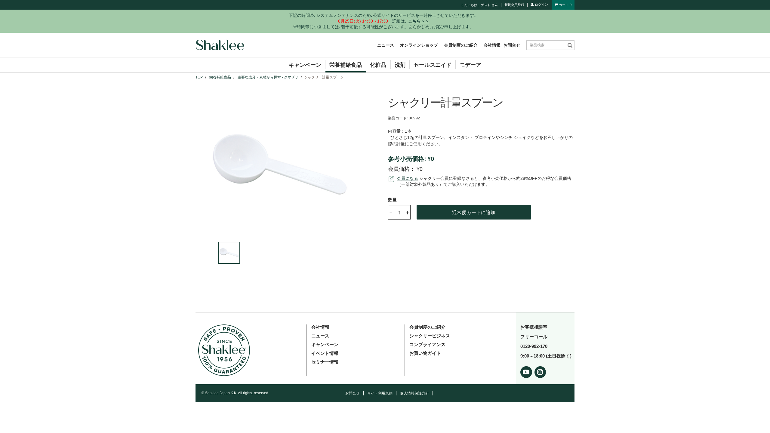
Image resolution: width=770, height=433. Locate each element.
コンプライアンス (427, 344)
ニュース (385, 45)
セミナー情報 (324, 361)
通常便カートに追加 (473, 212)
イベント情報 (324, 353)
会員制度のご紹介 (461, 45)
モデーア (470, 65)
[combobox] (546, 45)
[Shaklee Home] (220, 45)
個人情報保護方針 (414, 393)
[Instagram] (540, 371)
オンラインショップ (419, 45)
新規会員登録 (514, 5)
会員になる (407, 178)
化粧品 (378, 65)
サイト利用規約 (380, 393)
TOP (199, 77)
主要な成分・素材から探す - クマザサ (268, 77)
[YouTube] (526, 371)
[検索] (570, 45)
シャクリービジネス (429, 335)
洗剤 (400, 65)
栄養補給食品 (345, 65)
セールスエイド (432, 65)
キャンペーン (305, 65)
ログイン (541, 4)
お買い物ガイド (425, 353)
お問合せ (512, 45)
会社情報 (492, 45)
